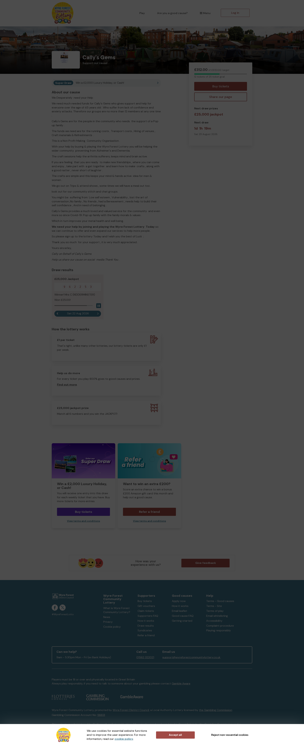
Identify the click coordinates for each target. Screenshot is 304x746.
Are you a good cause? (172, 13)
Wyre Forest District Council (131, 710)
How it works (146, 621)
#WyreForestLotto (63, 614)
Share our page (220, 97)
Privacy (108, 622)
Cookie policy (112, 627)
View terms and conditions (83, 521)
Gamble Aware (181, 683)
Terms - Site (214, 606)
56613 (101, 715)
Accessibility (214, 621)
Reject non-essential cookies (229, 735)
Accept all (175, 735)
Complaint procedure (220, 625)
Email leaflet (179, 611)
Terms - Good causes (220, 601)
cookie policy (124, 739)
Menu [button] (207, 13)
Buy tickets (220, 86)
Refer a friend (146, 635)
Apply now (179, 601)
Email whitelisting (217, 616)
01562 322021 (145, 657)
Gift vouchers (146, 606)
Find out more (67, 384)
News (106, 617)
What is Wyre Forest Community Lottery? (116, 610)
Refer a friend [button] (149, 512)
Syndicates (145, 630)
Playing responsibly (218, 630)
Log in (235, 13)
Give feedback (205, 563)
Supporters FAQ (148, 616)
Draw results (146, 625)
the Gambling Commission (215, 710)
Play (142, 13)
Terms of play (215, 611)
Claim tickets (146, 611)
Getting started (182, 621)
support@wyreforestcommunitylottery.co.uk (191, 657)
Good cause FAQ (183, 616)
